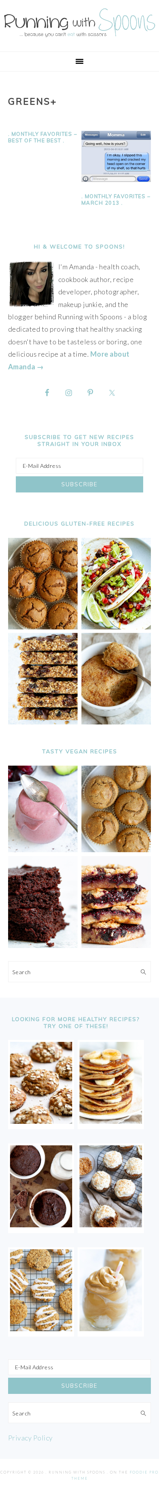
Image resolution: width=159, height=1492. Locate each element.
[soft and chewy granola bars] (43, 722)
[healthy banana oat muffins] (41, 1121)
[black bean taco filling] (116, 627)
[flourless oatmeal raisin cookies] (41, 1328)
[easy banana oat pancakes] (111, 1121)
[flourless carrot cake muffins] (111, 1224)
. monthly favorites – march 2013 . (116, 199)
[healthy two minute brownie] (41, 1224)
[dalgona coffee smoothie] (111, 1328)
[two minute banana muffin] (116, 722)
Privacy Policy (30, 1438)
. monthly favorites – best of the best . (43, 137)
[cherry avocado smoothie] (43, 849)
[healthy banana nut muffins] (116, 849)
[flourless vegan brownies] (43, 945)
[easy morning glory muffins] (43, 627)
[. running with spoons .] (79, 39)
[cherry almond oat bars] (116, 945)
